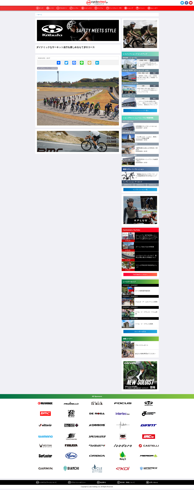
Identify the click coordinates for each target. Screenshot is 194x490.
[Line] (81, 63)
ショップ (130, 8)
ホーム (40, 14)
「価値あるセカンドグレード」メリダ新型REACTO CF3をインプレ (147, 175)
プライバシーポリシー (78, 482)
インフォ (100, 8)
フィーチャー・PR (115, 8)
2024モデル (152, 185)
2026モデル (127, 185)
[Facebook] (74, 63)
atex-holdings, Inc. (94, 487)
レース (51, 8)
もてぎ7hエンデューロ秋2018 (47, 68)
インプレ (75, 8)
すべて (41, 8)
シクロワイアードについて (48, 482)
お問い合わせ (153, 482)
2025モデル (140, 185)
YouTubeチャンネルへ (140, 274)
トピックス (88, 8)
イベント (142, 8)
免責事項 (103, 482)
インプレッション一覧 (140, 189)
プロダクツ (63, 8)
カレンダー (154, 8)
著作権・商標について (127, 482)
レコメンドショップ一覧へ (140, 110)
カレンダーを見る (140, 331)
